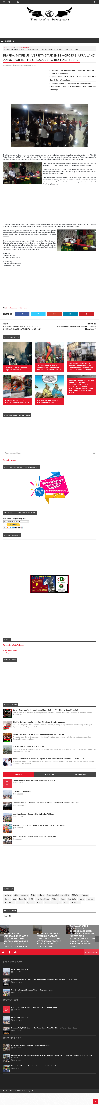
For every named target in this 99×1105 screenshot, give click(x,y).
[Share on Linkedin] (70, 314)
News (30, 48)
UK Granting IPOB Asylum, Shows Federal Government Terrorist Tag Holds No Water (49, 367)
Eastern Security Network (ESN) (58, 895)
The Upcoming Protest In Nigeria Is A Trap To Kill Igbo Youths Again (40, 825)
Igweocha (22, 899)
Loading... (6, 653)
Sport (59, 903)
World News (75, 903)
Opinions (30, 903)
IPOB (25, 48)
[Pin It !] (86, 314)
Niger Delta (72, 899)
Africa (16, 895)
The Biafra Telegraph (10, 1091)
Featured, (24, 65)
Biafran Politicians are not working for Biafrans (47, 401)
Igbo (14, 899)
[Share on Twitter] (38, 314)
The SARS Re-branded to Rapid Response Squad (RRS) (34, 836)
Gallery (7, 899)
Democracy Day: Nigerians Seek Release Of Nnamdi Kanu (72, 70)
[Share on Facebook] (22, 314)
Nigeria (81, 899)
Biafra (12, 48)
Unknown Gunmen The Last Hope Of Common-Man (16, 369)
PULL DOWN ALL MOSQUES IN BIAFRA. (28, 746)
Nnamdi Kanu (9, 903)
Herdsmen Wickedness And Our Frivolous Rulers (30, 1045)
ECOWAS (75, 895)
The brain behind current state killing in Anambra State (17, 401)
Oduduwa (20, 903)
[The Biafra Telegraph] (49, 15)
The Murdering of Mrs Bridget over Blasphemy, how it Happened (39, 722)
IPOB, (29, 65)
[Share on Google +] (54, 314)
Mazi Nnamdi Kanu (42, 899)
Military (55, 899)
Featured (19, 48)
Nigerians (90, 899)
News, (34, 65)
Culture (41, 895)
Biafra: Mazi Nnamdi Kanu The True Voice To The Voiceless (34, 1066)
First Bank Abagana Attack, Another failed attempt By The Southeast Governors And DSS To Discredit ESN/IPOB (81, 366)
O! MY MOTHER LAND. (59, 73)
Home (6, 48)
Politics (39, 903)
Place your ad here (10, 650)
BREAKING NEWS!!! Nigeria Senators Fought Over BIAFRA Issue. (39, 734)
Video (66, 903)
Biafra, (17, 65)
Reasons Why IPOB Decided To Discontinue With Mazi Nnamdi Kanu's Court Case (46, 803)
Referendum (49, 903)
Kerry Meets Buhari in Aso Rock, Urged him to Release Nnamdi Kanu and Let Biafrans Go (48, 759)
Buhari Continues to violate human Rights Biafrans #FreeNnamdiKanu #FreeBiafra (46, 710)
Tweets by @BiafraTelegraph (14, 645)
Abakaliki (8, 895)
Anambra (24, 895)
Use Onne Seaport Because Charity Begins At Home (71, 83)
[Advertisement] (49, 29)
